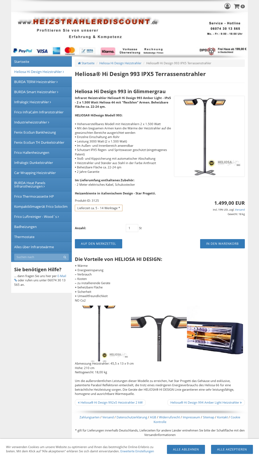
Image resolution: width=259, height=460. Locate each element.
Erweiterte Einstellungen (137, 451)
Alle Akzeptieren (232, 449)
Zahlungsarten (90, 417)
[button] (227, 6)
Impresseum (191, 417)
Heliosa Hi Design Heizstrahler (120, 63)
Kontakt (222, 417)
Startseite (87, 63)
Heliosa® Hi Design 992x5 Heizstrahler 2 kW (111, 402)
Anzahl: (80, 228)
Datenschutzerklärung (132, 417)
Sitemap (208, 417)
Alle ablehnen (186, 449)
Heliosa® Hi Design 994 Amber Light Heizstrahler (205, 402)
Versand (240, 209)
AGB (153, 417)
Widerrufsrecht (169, 417)
